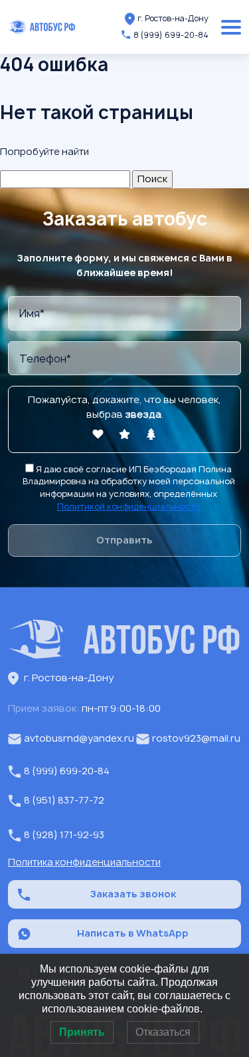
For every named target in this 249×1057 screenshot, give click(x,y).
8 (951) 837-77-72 (64, 800)
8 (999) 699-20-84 (170, 35)
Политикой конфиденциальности (129, 506)
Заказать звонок (133, 894)
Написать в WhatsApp (133, 933)
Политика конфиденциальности (84, 862)
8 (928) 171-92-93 (64, 834)
